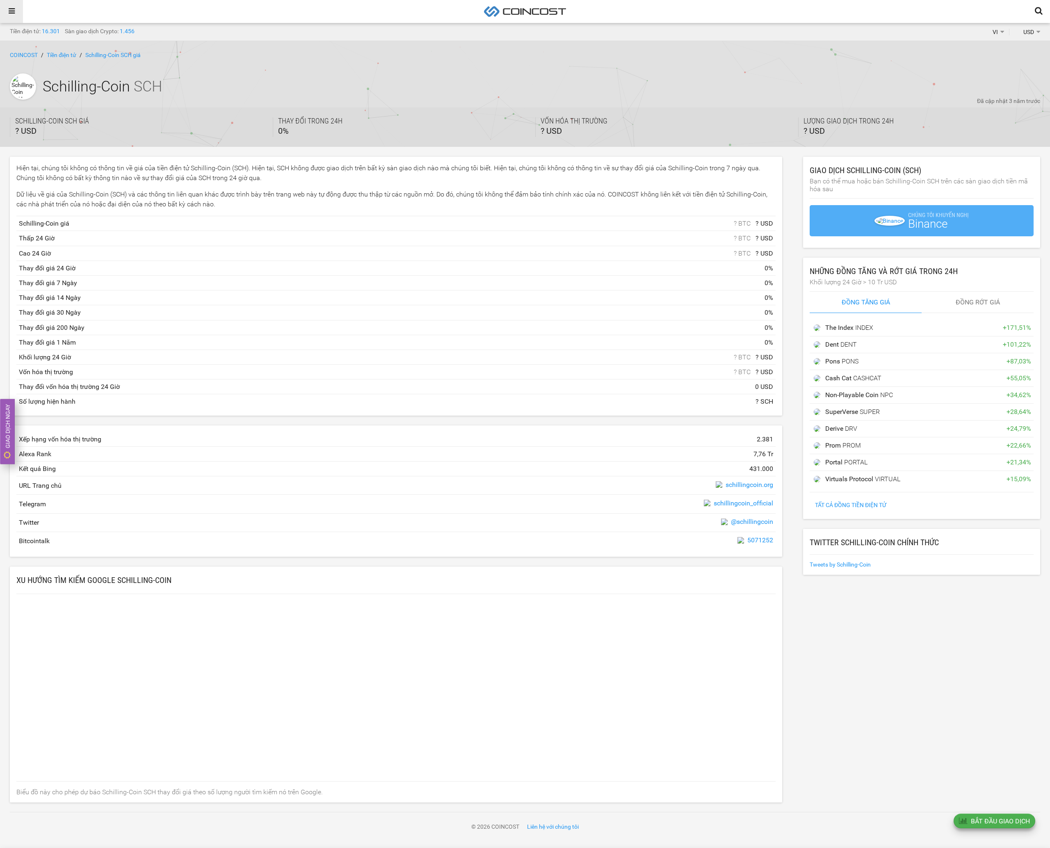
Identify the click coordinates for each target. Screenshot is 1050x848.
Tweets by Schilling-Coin (840, 564)
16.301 (51, 31)
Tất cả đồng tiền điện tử (850, 505)
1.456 (127, 31)
